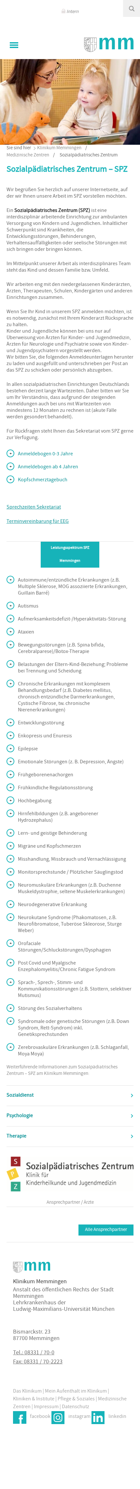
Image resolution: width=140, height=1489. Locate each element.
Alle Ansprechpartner (106, 1230)
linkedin (117, 1417)
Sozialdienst (20, 1096)
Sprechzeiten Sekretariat (34, 507)
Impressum (46, 1407)
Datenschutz (75, 1407)
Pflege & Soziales (76, 1399)
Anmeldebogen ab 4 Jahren (48, 467)
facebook (40, 1417)
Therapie (16, 1136)
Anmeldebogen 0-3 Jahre (45, 454)
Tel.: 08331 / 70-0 (33, 1353)
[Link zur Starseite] (108, 45)
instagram (79, 1417)
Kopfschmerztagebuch (42, 480)
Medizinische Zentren (28, 155)
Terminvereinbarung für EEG (38, 522)
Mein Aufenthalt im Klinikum (76, 1392)
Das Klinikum (27, 1392)
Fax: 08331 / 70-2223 (38, 1362)
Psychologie (20, 1116)
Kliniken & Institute (33, 1399)
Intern (72, 12)
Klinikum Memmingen (59, 148)
